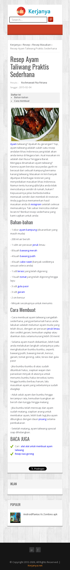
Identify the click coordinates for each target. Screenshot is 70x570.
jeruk (35, 244)
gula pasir (23, 286)
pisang (42, 419)
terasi (21, 271)
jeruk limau (53, 328)
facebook (38, 552)
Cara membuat (21, 101)
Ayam (13, 144)
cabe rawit (26, 261)
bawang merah (28, 250)
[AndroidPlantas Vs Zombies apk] (15, 518)
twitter (31, 552)
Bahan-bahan (21, 97)
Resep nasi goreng (24, 454)
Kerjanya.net (35, 565)
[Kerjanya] (35, 15)
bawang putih (27, 256)
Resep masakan (41, 44)
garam (21, 292)
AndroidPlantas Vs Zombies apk (40, 514)
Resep (26, 44)
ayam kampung (28, 229)
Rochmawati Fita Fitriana (34, 82)
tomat (23, 276)
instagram (36, 204)
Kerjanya (15, 44)
